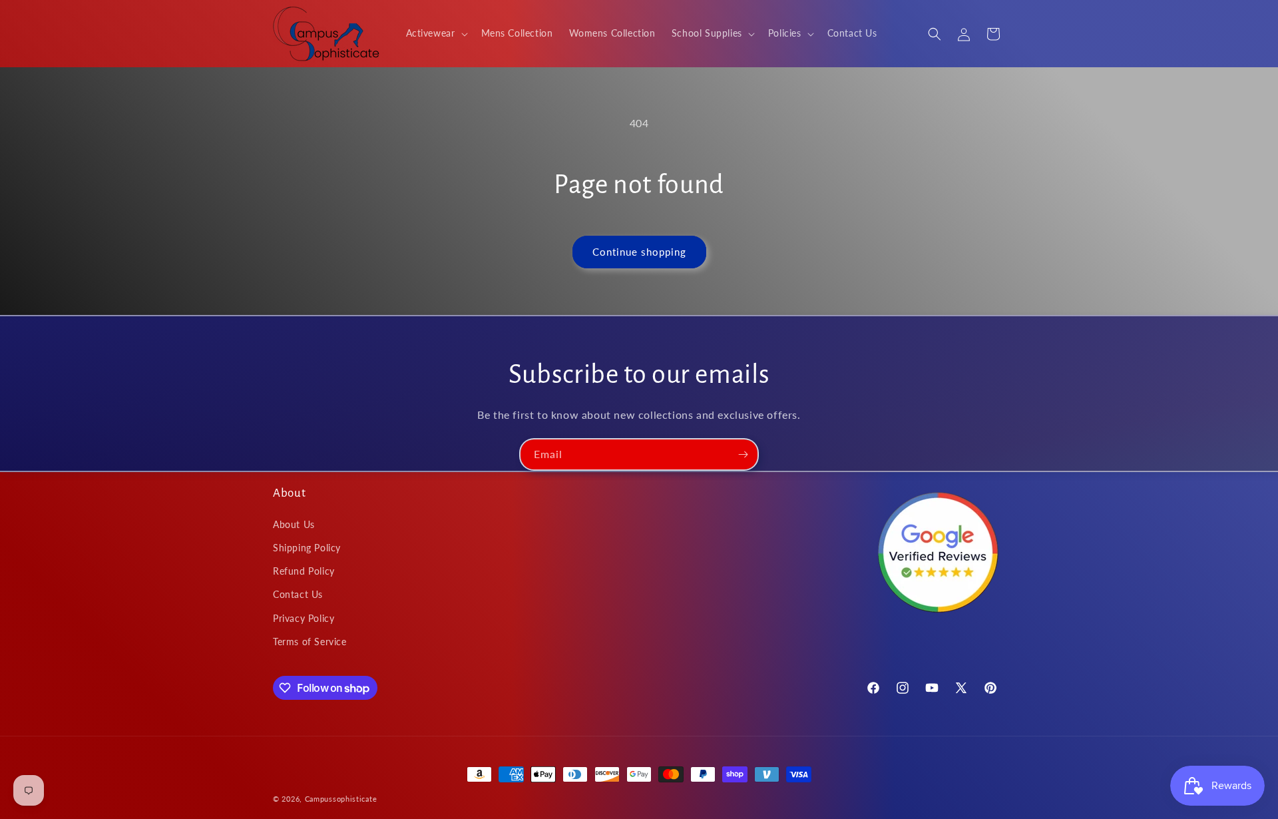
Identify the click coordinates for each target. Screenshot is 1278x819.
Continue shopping (639, 252)
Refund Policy (304, 571)
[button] (435, 33)
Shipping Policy (307, 547)
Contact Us (298, 594)
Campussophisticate (341, 798)
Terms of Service (310, 641)
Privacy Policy (303, 618)
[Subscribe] (742, 454)
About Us (294, 524)
